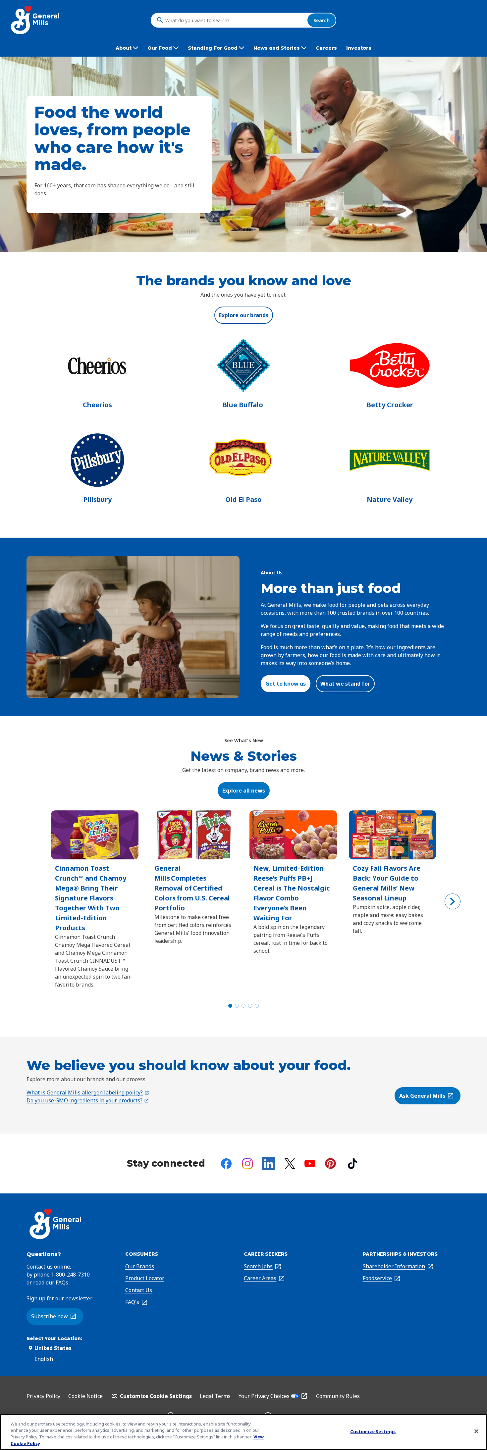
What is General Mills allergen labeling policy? (88, 1092)
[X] (290, 1164)
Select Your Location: (54, 1338)
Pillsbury (97, 499)
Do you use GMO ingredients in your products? (88, 1100)
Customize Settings (373, 1431)
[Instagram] (247, 1164)
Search (321, 20)
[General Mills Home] (35, 20)
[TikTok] (352, 1164)
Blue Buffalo (243, 404)
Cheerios (97, 404)
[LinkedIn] (269, 1164)
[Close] (476, 1431)
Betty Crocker (389, 404)
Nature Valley (389, 499)
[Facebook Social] (226, 1164)
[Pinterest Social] (330, 1163)
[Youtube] (309, 1163)
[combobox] (234, 20)
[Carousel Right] (452, 901)
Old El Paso (243, 499)
